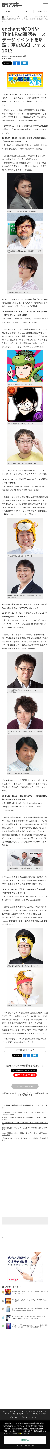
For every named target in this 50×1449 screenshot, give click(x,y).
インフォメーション (21, 17)
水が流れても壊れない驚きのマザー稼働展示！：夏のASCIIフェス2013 (24, 1118)
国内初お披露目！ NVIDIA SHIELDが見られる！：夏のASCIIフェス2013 (25, 1123)
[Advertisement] (25, 1163)
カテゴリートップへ (26, 1086)
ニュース (22, 1411)
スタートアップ (26, 11)
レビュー (12, 1411)
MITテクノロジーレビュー (31, 1417)
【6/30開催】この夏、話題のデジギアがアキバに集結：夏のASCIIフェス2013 (23, 1113)
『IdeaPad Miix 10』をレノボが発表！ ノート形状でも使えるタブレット (25, 1139)
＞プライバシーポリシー (25, 1445)
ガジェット (32, 1411)
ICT (28, 1414)
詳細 (19, 1434)
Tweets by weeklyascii (8, 1238)
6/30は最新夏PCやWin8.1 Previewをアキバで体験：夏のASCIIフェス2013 (24, 1128)
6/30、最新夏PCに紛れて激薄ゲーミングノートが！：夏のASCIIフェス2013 (24, 1134)
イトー (8, 58)
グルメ (9, 11)
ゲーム (41, 1411)
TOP (4, 1411)
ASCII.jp (14, 1417)
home (6, 17)
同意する (25, 1440)
